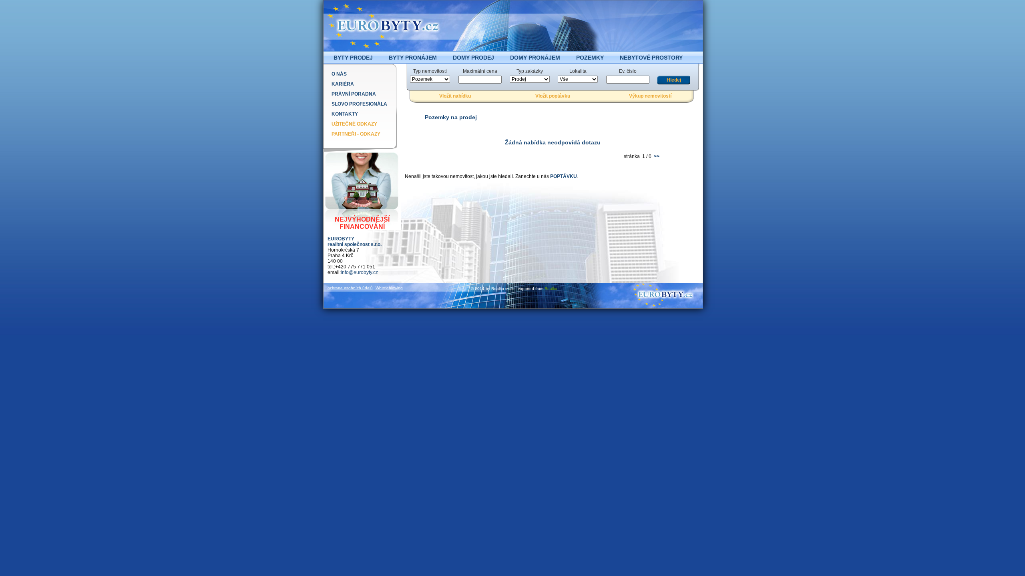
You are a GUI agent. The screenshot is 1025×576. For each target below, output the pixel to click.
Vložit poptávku (552, 96)
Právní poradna (354, 94)
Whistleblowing (389, 288)
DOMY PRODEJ (473, 57)
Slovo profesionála (359, 104)
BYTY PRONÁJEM (413, 57)
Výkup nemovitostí (650, 96)
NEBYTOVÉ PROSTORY (651, 57)
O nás (339, 74)
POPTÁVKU (563, 176)
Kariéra (343, 84)
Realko (551, 288)
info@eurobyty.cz (359, 272)
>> (656, 156)
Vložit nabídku (455, 96)
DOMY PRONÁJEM (535, 57)
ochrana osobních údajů (350, 288)
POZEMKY (590, 57)
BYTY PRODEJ (353, 57)
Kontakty (345, 114)
